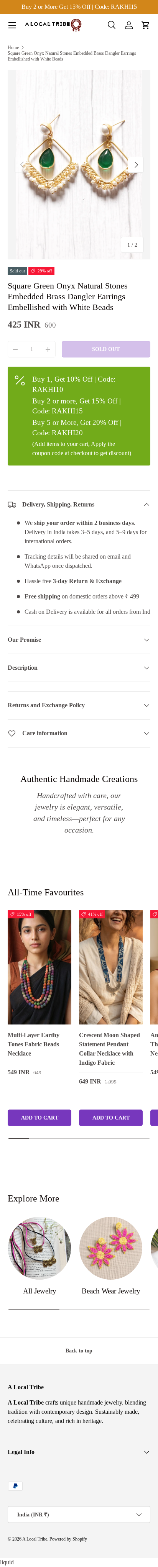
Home (13, 47)
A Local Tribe (34, 1539)
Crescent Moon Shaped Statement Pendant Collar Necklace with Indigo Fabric (109, 1049)
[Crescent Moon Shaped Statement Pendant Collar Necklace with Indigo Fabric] (111, 967)
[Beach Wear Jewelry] (110, 1248)
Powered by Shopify (68, 1539)
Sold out (106, 349)
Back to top (79, 1350)
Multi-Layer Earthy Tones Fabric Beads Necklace (33, 1044)
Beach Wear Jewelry (111, 1291)
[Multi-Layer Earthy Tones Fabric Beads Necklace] (39, 967)
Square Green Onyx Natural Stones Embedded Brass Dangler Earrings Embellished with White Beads (72, 56)
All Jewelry (39, 1291)
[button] (145, 25)
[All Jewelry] (39, 1248)
